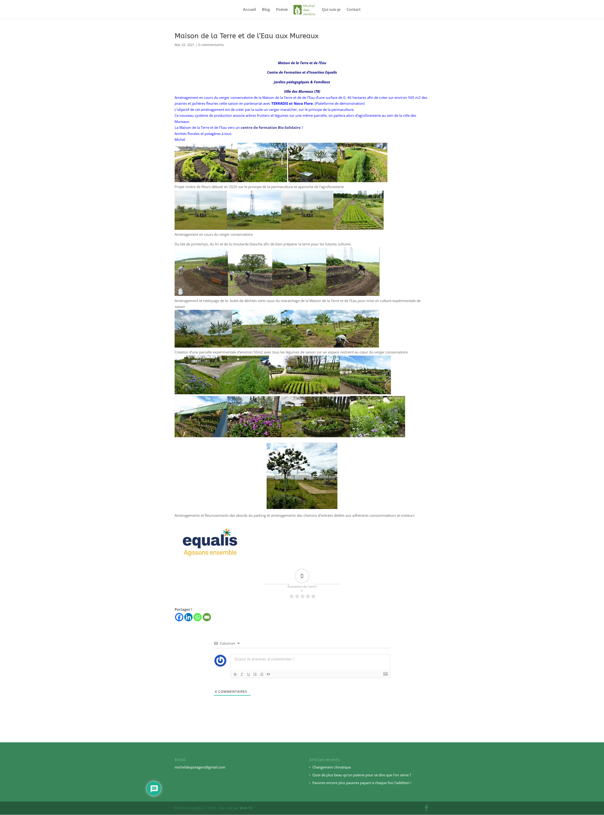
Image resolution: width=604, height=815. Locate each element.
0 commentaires (211, 44)
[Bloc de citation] (268, 674)
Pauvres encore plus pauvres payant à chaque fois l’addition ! (361, 782)
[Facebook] (179, 617)
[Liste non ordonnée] (261, 674)
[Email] (207, 617)
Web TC (246, 808)
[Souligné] (248, 674)
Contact (354, 10)
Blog (266, 10)
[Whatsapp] (197, 617)
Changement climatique (331, 767)
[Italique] (242, 674)
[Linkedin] (188, 617)
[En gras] (235, 674)
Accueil (249, 10)
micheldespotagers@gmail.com (200, 767)
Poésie (282, 10)
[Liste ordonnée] (255, 674)
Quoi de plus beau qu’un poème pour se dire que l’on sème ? (361, 775)
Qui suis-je (331, 10)
